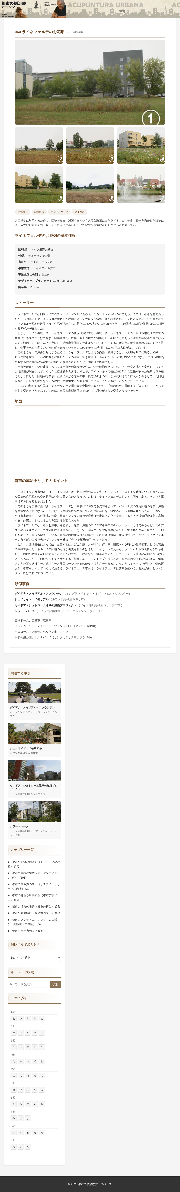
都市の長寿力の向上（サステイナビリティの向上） (34, 886)
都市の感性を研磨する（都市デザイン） (32, 897)
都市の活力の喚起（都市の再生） (35, 906)
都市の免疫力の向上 (27, 930)
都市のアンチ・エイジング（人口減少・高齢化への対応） (32, 922)
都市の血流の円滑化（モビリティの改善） (34, 864)
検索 (55, 984)
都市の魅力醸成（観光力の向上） (35, 913)
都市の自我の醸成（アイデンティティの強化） (34, 875)
